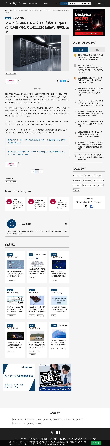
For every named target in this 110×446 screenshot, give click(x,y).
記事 (65, 3)
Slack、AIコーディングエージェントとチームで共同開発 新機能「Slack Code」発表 (90, 157)
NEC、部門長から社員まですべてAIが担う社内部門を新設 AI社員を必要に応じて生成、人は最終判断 (90, 57)
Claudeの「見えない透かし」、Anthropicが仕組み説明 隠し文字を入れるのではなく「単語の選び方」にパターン (90, 68)
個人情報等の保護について (78, 439)
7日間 (80, 49)
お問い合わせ (33, 439)
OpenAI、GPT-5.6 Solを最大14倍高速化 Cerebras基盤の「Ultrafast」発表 (90, 123)
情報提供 (44, 439)
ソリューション (85, 3)
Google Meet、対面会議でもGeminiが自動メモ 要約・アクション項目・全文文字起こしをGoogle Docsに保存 (90, 91)
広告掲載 (53, 439)
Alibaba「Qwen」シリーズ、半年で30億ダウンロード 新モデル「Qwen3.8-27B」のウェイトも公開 (90, 103)
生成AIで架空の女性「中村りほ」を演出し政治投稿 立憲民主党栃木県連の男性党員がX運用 (90, 80)
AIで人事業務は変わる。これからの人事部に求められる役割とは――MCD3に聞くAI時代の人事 (90, 134)
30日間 (97, 49)
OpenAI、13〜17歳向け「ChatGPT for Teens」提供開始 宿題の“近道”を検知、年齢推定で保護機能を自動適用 (90, 145)
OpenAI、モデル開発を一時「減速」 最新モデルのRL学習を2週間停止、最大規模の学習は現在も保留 (91, 113)
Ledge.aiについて (20, 439)
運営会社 (63, 439)
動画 (73, 3)
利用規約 (93, 439)
